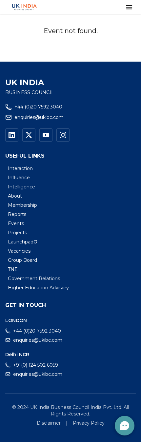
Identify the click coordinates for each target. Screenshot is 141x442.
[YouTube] (45, 135)
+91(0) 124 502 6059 (35, 365)
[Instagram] (63, 135)
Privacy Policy (89, 423)
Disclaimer (49, 423)
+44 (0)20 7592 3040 (38, 107)
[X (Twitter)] (28, 135)
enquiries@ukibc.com (39, 117)
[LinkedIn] (11, 135)
